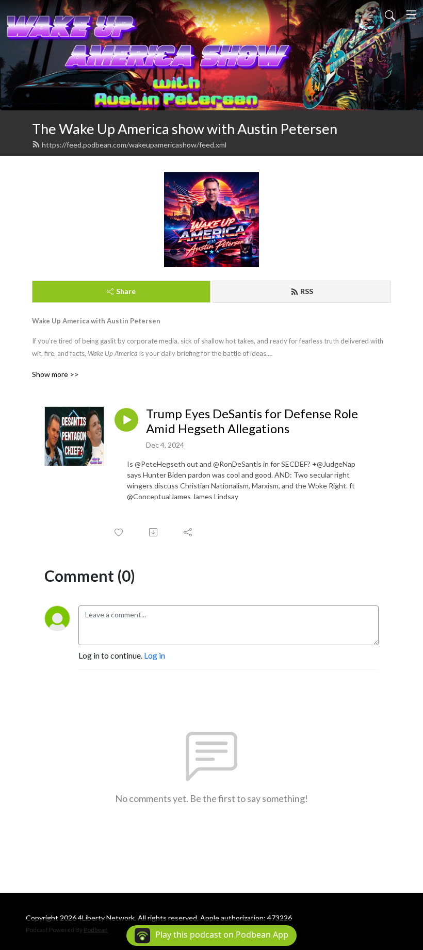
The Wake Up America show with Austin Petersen (184, 128)
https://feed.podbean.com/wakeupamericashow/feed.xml (134, 144)
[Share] (188, 532)
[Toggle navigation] (411, 14)
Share (126, 291)
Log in (154, 655)
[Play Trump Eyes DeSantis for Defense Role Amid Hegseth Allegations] (126, 420)
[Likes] (119, 532)
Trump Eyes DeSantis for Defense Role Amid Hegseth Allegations (252, 421)
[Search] (390, 14)
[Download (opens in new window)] (154, 532)
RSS (306, 291)
